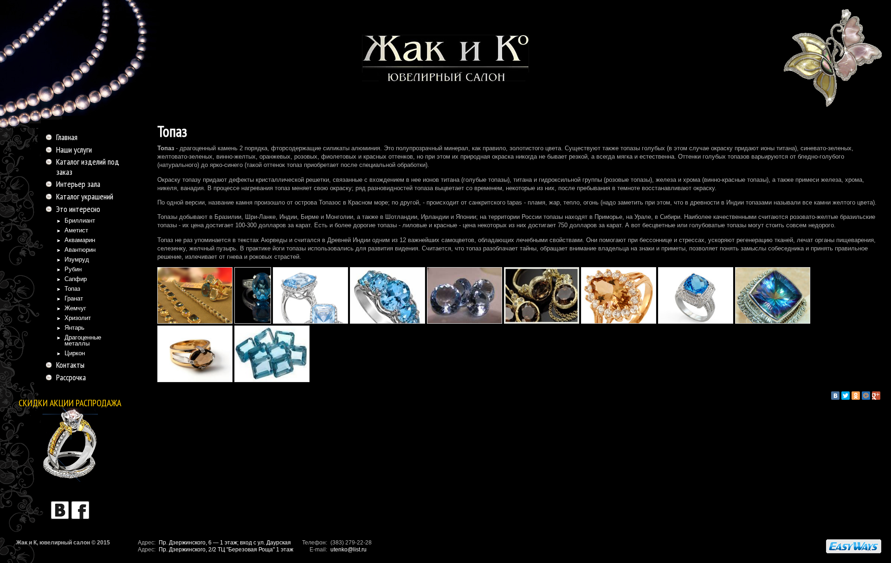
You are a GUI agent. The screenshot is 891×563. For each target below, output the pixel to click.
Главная (66, 137)
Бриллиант (80, 220)
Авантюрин (80, 249)
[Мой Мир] (866, 395)
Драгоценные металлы (83, 340)
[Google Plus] (876, 395)
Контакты (70, 364)
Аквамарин (80, 240)
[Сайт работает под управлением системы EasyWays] (853, 546)
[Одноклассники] (856, 395)
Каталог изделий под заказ (87, 166)
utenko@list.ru (348, 549)
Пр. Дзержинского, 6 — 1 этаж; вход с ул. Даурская (225, 542)
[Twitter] (845, 395)
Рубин (73, 269)
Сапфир (76, 278)
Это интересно (78, 209)
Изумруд (77, 259)
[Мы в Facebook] (80, 517)
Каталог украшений (84, 196)
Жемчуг (75, 308)
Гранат (74, 298)
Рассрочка (71, 377)
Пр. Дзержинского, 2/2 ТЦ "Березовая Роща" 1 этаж (226, 549)
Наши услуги (74, 149)
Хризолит (78, 317)
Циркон (75, 353)
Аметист (76, 230)
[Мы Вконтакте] (60, 517)
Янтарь (74, 327)
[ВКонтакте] (835, 395)
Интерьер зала (78, 184)
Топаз (72, 288)
